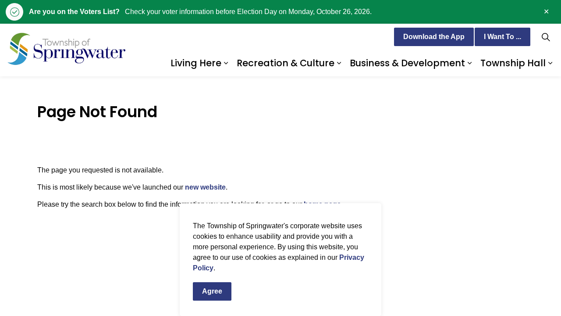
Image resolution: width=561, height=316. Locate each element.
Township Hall (513, 63)
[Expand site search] (545, 37)
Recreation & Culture (285, 63)
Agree (212, 291)
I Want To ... (502, 36)
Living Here (195, 63)
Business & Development (407, 63)
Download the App (434, 36)
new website (205, 187)
